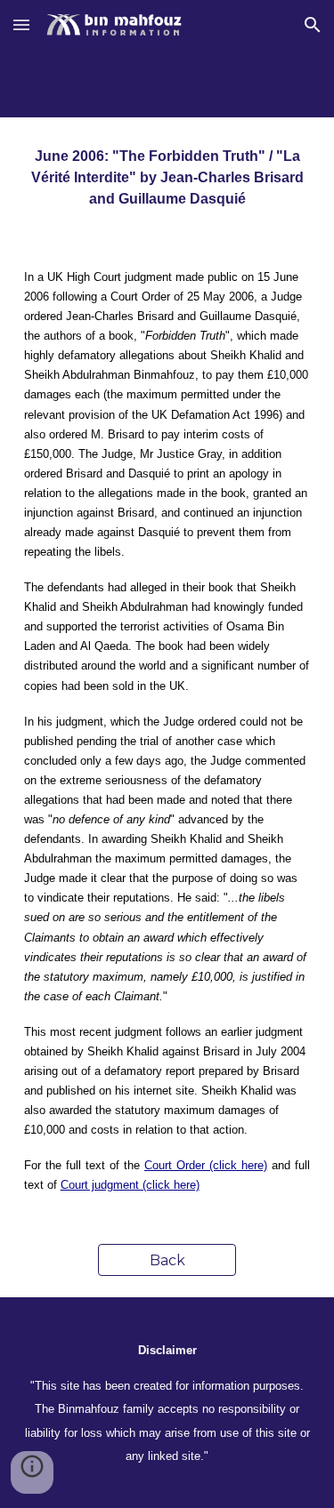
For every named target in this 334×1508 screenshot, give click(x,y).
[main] (167, 178)
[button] (21, 24)
